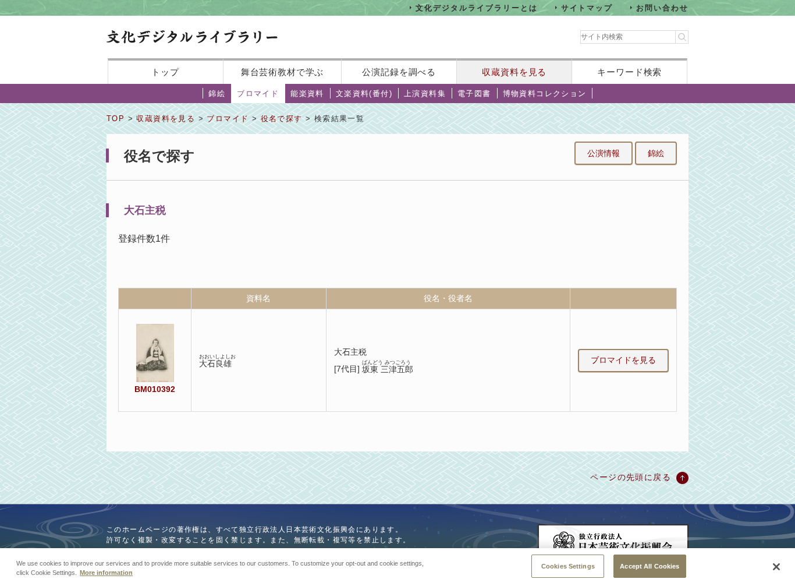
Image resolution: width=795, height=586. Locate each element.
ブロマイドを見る (623, 360)
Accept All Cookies (649, 565)
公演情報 (603, 153)
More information (106, 573)
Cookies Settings (568, 565)
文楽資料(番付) (364, 93)
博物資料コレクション (545, 93)
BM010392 (154, 389)
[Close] (776, 567)
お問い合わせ (662, 7)
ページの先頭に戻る (630, 477)
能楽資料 (307, 93)
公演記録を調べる (399, 72)
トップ (165, 72)
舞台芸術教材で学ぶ (282, 72)
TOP (116, 118)
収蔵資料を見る (514, 72)
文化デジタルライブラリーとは (476, 7)
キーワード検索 (629, 72)
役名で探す (282, 118)
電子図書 (474, 93)
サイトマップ (587, 7)
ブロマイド (258, 93)
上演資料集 (425, 93)
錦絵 (216, 93)
